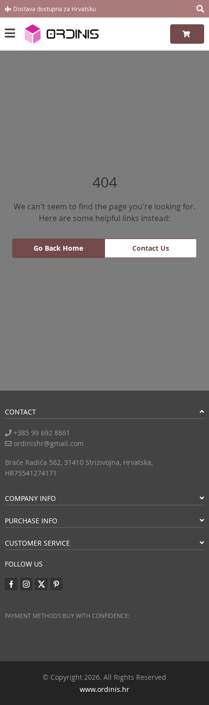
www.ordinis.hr (104, 689)
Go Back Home (58, 248)
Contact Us (150, 248)
